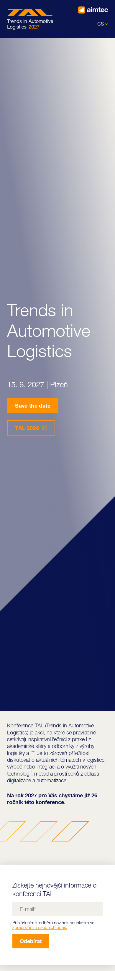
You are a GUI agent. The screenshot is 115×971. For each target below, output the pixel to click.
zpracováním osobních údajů (39, 927)
